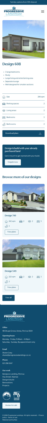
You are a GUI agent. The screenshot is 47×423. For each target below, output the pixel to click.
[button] (42, 11)
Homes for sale (11, 405)
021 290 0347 (7, 363)
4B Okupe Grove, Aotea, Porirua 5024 (17, 331)
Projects (5, 386)
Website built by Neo (9, 420)
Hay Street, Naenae (10, 377)
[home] (14, 11)
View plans (11, 232)
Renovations (7, 383)
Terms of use (12, 417)
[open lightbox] (23, 39)
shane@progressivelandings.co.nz (16, 355)
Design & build (8, 380)
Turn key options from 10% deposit (23, 2)
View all (8, 298)
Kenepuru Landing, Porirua (13, 374)
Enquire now (13, 162)
